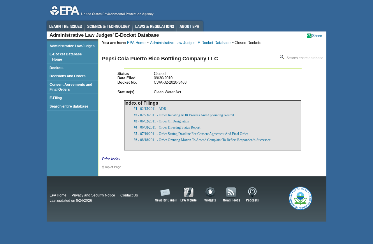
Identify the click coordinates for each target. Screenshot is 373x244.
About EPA (190, 26)
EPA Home (136, 43)
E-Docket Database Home (66, 56)
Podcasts (252, 194)
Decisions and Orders (68, 76)
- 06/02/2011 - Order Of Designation (161, 121)
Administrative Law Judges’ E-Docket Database (190, 43)
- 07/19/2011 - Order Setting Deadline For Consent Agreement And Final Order (191, 134)
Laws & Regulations (155, 26)
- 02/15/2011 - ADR (150, 109)
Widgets (210, 194)
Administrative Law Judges (72, 46)
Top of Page (112, 167)
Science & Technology (108, 26)
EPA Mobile (189, 194)
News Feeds (231, 194)
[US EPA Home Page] (101, 12)
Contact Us (129, 195)
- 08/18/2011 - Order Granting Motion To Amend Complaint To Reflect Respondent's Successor (202, 140)
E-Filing (56, 98)
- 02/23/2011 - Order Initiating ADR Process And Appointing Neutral (184, 115)
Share (317, 36)
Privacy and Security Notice (93, 195)
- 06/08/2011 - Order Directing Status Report (167, 127)
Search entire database (304, 58)
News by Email (165, 194)
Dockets (57, 68)
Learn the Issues (65, 26)
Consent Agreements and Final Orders (71, 87)
